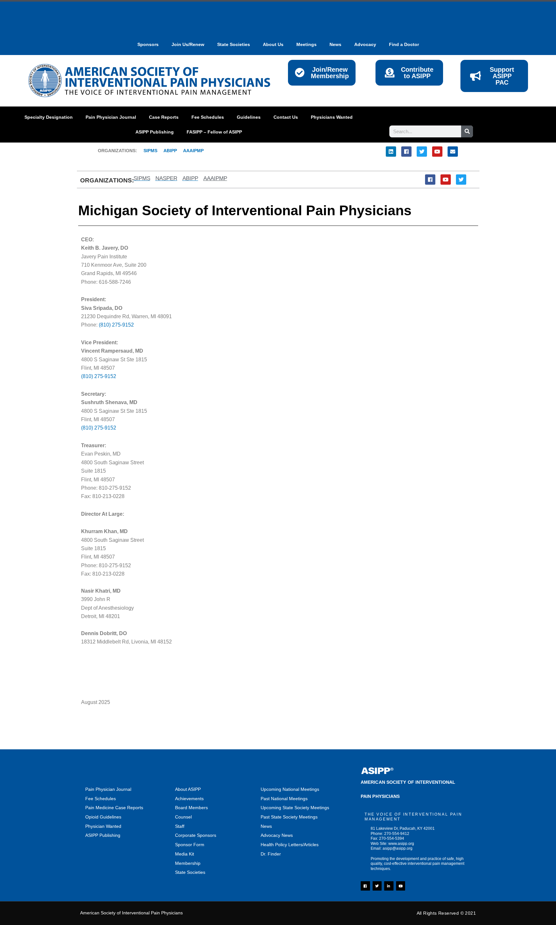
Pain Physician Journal (111, 117)
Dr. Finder (271, 853)
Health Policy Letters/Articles (290, 844)
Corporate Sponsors (195, 835)
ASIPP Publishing (154, 131)
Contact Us (285, 117)
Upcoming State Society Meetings (295, 807)
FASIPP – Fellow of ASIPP (214, 131)
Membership (187, 863)
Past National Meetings (284, 798)
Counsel (183, 816)
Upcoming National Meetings (290, 789)
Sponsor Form (189, 844)
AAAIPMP (193, 150)
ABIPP (170, 150)
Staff (179, 826)
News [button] (335, 44)
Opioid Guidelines (103, 816)
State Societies (233, 44)
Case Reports (164, 117)
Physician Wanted (103, 826)
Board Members (191, 807)
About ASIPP (188, 789)
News (266, 826)
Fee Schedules (207, 117)
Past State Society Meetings (289, 816)
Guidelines (249, 117)
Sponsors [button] (148, 44)
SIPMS (147, 150)
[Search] (467, 131)
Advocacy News (277, 835)
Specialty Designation (48, 117)
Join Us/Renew (187, 44)
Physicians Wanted (332, 117)
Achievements (189, 798)
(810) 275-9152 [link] (98, 376)
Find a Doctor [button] (404, 44)
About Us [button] (273, 44)
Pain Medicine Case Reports (114, 807)
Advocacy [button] (365, 44)
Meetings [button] (306, 44)
